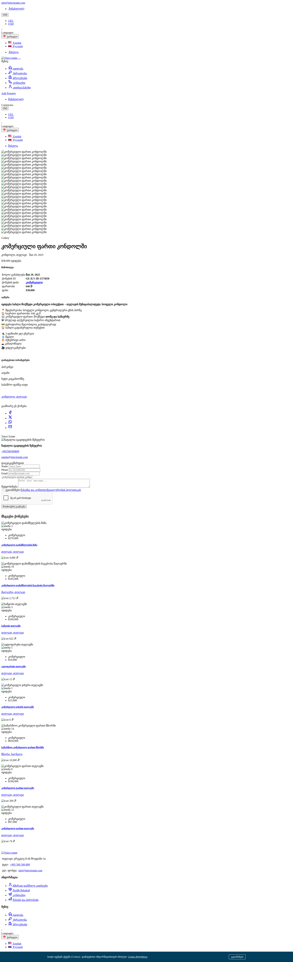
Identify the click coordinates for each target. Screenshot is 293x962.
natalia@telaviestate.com (14, 457)
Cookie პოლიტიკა (137, 957)
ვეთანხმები (237, 957)
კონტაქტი (18, 82)
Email (4, 473)
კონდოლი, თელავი (14, 396)
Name (4, 466)
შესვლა (13, 52)
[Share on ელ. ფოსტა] (10, 427)
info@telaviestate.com (13, 2)
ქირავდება (19, 73)
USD (5, 15)
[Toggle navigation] (19, 58)
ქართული (11, 36)
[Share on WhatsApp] (10, 422)
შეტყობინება (9, 486)
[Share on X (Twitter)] (10, 418)
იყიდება (17, 68)
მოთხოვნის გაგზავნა (14, 506)
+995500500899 (10, 451)
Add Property (8, 93)
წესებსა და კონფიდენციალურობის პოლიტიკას (51, 490)
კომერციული (34, 282)
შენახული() (16, 8)
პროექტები (19, 78)
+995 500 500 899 (20, 864)
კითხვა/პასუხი (21, 87)
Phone (5, 469)
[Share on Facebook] (10, 413)
